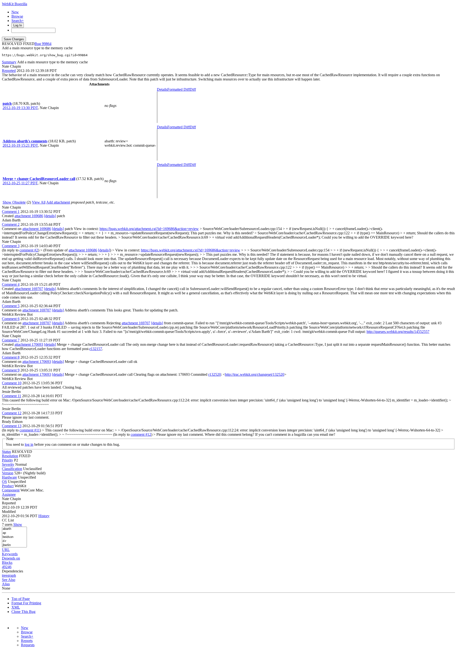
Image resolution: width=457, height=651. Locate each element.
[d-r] (14, 541)
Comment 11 (11, 396)
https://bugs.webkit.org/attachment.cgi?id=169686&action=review (149, 229)
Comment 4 (11, 284)
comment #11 (30, 430)
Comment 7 (11, 340)
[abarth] (14, 529)
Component (11, 490)
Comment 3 (11, 246)
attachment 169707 (29, 289)
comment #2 (29, 250)
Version (7, 473)
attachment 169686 (29, 216)
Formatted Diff (178, 89)
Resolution (10, 456)
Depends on (11, 558)
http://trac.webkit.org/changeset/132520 (254, 374)
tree (4, 575)
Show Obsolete (14, 202)
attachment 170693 (29, 344)
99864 (46, 44)
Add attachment (58, 202)
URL (6, 550)
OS (4, 482)
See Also (8, 580)
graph (11, 575)
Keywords (10, 554)
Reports (27, 641)
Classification (12, 469)
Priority (7, 460)
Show (17, 524)
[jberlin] (14, 545)
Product (8, 486)
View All (38, 202)
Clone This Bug (23, 612)
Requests (28, 645)
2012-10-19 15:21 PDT (20, 145)
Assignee (9, 494)
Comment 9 (11, 370)
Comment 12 (11, 413)
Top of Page (20, 599)
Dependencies (12, 571)
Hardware (9, 477)
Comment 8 (11, 357)
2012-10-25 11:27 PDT (20, 183)
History (44, 516)
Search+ (17, 21)
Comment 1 (11, 212)
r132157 (95, 349)
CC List (8, 520)
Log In (17, 25)
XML (15, 607)
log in (29, 444)
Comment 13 (11, 426)
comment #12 (141, 434)
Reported (9, 71)
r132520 (214, 374)
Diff (193, 89)
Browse (17, 16)
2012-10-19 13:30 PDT (20, 108)
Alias (6, 584)
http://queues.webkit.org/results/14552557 (398, 332)
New (15, 12)
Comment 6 (11, 319)
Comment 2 (11, 224)
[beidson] (14, 537)
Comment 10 (11, 383)
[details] (50, 216)
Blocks (7, 563)
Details (162, 89)
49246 (6, 567)
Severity (8, 464)
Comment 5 (11, 306)
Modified (9, 512)
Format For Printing (26, 603)
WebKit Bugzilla (14, 4)
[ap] (14, 533)
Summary (9, 62)
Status (6, 452)
